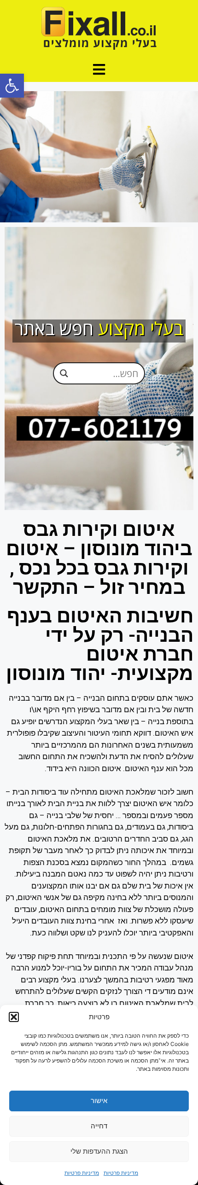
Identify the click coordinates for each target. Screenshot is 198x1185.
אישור (99, 1100)
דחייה (99, 1125)
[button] (12, 86)
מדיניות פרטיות (121, 1172)
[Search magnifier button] (64, 373)
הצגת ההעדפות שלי (99, 1151)
